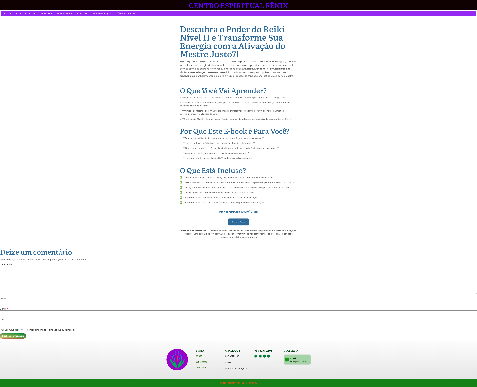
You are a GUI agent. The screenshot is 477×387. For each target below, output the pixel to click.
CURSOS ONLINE (26, 13)
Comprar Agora (238, 222)
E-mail (4, 308)
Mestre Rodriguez (103, 13)
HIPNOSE (82, 13)
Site (2, 319)
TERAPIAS (46, 13)
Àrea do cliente (126, 13)
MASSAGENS (64, 13)
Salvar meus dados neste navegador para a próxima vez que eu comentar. (38, 329)
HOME (7, 13)
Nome (4, 298)
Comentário (7, 264)
